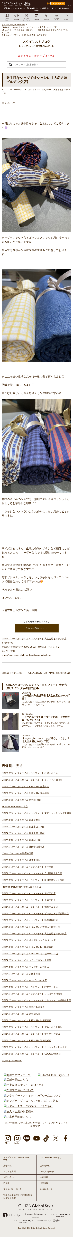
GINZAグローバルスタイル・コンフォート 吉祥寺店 (27, 866)
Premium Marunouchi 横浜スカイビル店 (21, 887)
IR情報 (6, 1183)
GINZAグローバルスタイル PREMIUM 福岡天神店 (26, 1040)
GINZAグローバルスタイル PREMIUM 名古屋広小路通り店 (31, 927)
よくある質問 (9, 1171)
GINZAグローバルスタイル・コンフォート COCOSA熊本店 (31, 1054)
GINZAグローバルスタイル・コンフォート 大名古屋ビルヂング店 (34, 933)
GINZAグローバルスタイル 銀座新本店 (21, 820)
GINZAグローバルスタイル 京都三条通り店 (23, 1007)
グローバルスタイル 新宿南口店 (17, 853)
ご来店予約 (45, 1166)
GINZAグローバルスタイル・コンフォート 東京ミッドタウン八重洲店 (36, 813)
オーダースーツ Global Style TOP (16, 1158)
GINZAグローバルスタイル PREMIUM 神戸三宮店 (26, 1020)
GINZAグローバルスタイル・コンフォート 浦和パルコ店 (30, 907)
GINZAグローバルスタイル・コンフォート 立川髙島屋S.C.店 (32, 873)
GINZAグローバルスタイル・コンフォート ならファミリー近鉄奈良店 (36, 1000)
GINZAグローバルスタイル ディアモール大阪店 (25, 967)
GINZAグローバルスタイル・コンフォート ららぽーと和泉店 (32, 993)
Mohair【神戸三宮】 (12, 672)
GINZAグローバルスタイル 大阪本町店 (21, 973)
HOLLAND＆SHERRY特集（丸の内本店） (49, 672)
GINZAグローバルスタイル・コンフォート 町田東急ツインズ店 (33, 880)
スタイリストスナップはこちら (36, 55)
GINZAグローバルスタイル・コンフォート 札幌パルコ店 (30, 773)
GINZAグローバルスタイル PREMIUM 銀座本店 (25, 786)
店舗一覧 (7, 1166)
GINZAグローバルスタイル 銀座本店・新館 (23, 833)
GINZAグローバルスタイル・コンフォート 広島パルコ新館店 (32, 1027)
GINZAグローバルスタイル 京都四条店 (21, 1013)
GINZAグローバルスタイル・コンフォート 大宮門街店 (29, 900)
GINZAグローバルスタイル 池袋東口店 (21, 860)
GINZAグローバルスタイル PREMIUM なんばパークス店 (30, 953)
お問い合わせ (9, 1177)
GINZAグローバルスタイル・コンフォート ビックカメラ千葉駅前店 (35, 913)
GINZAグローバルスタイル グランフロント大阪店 (26, 960)
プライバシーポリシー (13, 1189)
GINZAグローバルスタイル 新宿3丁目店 (21, 800)
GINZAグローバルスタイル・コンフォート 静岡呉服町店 (30, 920)
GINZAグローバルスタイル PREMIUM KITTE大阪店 (27, 947)
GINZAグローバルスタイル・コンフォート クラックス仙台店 (32, 780)
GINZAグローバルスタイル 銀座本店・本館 (23, 826)
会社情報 (44, 1177)
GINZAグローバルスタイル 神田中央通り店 (23, 846)
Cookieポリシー (47, 1189)
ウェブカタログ (47, 1171)
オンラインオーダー (12, 1060)
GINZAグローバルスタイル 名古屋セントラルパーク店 (29, 940)
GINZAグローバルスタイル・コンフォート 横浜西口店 (29, 893)
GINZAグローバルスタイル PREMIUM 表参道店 (25, 793)
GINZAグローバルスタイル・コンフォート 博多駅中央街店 (31, 1034)
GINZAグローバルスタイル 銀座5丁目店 (21, 840)
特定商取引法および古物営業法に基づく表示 (17, 1196)
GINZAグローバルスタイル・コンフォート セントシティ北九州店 (34, 1047)
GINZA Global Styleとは (51, 1157)
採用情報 (44, 1183)
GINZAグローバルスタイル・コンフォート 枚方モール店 (30, 987)
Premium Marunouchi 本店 (15, 806)
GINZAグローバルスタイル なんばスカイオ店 (24, 980)
